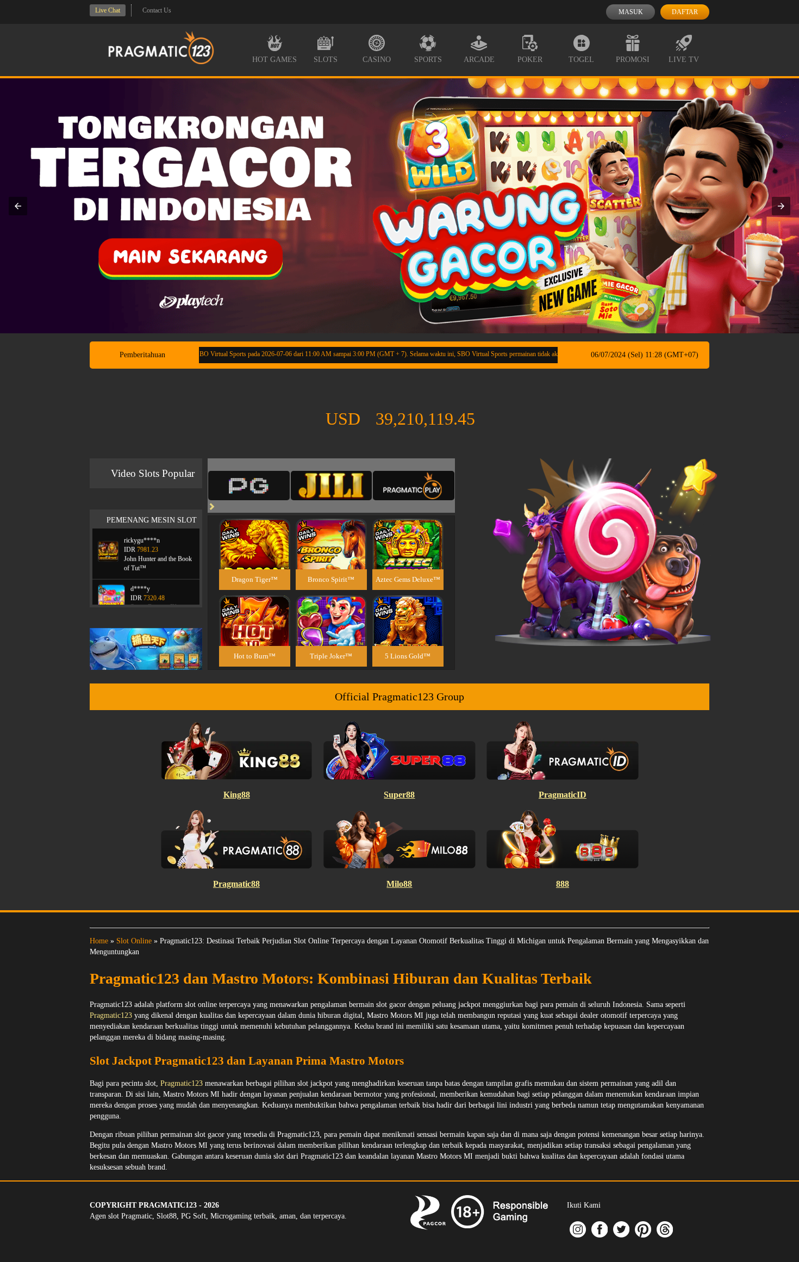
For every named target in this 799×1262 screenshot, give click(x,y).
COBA (254, 531)
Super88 (399, 794)
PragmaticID (562, 794)
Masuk (631, 12)
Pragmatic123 (111, 1015)
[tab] (249, 485)
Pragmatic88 (236, 884)
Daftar (685, 12)
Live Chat (107, 10)
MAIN (255, 556)
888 (562, 884)
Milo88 (399, 884)
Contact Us (156, 10)
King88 (236, 794)
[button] (18, 206)
